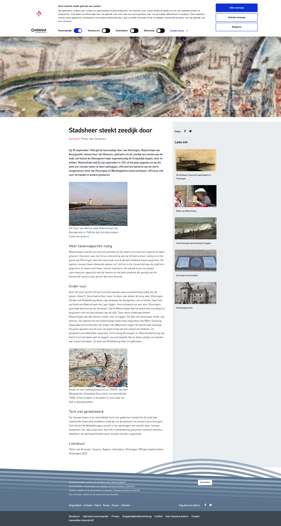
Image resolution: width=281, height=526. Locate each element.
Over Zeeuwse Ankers (177, 516)
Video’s (97, 505)
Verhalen (88, 505)
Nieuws (115, 505)
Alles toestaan (236, 7)
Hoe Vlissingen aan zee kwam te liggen (193, 243)
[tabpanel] (140, 76)
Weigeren (236, 27)
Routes (106, 505)
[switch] (106, 30)
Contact (195, 516)
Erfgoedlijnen (75, 505)
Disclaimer (74, 516)
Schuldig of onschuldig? (187, 275)
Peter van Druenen (93, 138)
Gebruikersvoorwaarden (95, 516)
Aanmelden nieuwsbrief (81, 520)
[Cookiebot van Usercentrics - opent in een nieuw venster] (39, 31)
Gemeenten (205, 482)
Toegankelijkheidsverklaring (136, 516)
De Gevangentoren (184, 307)
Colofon (159, 516)
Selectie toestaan (236, 17)
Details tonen (177, 30)
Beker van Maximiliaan (186, 210)
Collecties (125, 505)
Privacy (115, 516)
